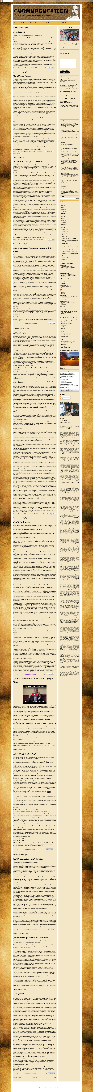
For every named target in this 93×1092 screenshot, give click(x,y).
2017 (62, 220)
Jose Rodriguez (74, 552)
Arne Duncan (75, 440)
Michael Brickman (63, 586)
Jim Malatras (65, 547)
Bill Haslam (77, 447)
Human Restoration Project (66, 334)
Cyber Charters (62, 490)
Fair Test (62, 331)
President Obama (75, 620)
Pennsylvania (75, 615)
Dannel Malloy (76, 492)
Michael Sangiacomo (63, 587)
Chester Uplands (63, 471)
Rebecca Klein (70, 627)
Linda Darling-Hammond (75, 567)
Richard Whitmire (73, 631)
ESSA (78, 516)
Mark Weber (62, 576)
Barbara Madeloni (74, 443)
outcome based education (74, 609)
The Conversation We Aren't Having (68, 123)
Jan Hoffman (71, 540)
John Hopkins (62, 550)
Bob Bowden (69, 449)
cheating (66, 470)
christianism (65, 476)
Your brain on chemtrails (66, 307)
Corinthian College (70, 487)
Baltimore (61, 443)
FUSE (76, 524)
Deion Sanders (67, 501)
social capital (62, 644)
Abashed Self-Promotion (49, 22)
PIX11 (65, 619)
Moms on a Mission (69, 592)
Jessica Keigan (62, 546)
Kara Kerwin (67, 557)
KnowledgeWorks (72, 561)
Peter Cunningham (63, 617)
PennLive (70, 615)
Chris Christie (63, 475)
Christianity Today (72, 476)
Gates (63, 525)
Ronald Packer (74, 636)
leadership (61, 565)
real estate (65, 627)
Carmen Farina (66, 458)
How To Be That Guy (22, 522)
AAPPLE (68, 426)
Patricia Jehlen (76, 612)
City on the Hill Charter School (71, 478)
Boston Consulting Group (67, 451)
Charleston (72, 466)
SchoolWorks (71, 640)
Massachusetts (76, 578)
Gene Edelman (73, 525)
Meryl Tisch (70, 585)
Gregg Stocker (70, 528)
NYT (60, 608)
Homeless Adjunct (72, 532)
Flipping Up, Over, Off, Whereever (28, 161)
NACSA (61, 594)
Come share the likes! (65, 95)
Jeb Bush (77, 542)
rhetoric (63, 631)
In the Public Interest (65, 336)
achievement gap (76, 427)
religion (72, 629)
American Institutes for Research (65, 435)
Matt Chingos (72, 579)
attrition (61, 442)
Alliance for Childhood (64, 432)
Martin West (77, 576)
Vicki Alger (61, 668)
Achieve (70, 427)
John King (73, 550)
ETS (60, 517)
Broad (67, 452)
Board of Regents (63, 449)
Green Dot (61, 528)
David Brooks (76, 494)
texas (66, 658)
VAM (67, 667)
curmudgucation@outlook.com (66, 102)
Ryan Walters (70, 637)
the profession (27, 325)
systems (73, 650)
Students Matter (76, 648)
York (78, 674)
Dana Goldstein (62, 492)
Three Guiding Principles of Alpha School (69, 151)
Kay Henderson (72, 558)
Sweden (70, 650)
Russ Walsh (64, 637)
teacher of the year (72, 653)
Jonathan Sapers (67, 552)
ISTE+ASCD (69, 539)
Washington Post (75, 671)
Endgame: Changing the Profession (28, 859)
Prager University (66, 620)
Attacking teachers (69, 441)
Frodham (69, 524)
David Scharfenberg (73, 498)
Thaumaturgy (63, 279)
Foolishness (62, 522)
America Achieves (68, 433)
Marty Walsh (62, 577)
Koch (76, 561)
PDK (62, 615)
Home (15, 22)
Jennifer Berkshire (75, 543)
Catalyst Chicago (66, 459)
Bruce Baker (62, 453)
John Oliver (62, 551)
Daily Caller (61, 491)
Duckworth (70, 506)
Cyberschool (67, 490)
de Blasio (70, 499)
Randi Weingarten (75, 624)
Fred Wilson (64, 523)
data (71, 493)
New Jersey (65, 602)
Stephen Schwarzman (63, 647)
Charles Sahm (62, 466)
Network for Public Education (67, 342)
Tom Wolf (69, 661)
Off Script (18, 993)
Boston (75, 450)
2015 (62, 224)
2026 (62, 204)
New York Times (65, 605)
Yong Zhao (75, 674)
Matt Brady (67, 579)
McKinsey (77, 580)
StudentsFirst (62, 649)
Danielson (72, 492)
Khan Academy (74, 560)
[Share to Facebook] (52, 68)
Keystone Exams (63, 560)
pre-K (70, 620)
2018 (62, 218)
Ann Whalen (74, 437)
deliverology (73, 501)
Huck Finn (65, 534)
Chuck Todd (74, 477)
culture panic (71, 489)
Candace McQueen (63, 457)
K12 (64, 557)
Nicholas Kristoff (73, 606)
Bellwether (66, 444)
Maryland (70, 578)
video (69, 668)
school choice (76, 639)
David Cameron (62, 496)
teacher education (65, 653)
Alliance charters (75, 431)
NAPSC (65, 595)
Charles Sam (67, 466)
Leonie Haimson (63, 566)
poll (78, 619)
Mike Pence (62, 589)
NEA (18, 851)
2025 (62, 205)
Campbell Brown (75, 456)
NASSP (72, 595)
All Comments (64, 398)
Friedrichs (66, 524)
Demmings (77, 501)
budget (75, 453)
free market (73, 523)
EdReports (63, 508)
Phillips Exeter (74, 618)
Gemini (67, 525)
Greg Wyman (65, 528)
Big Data (18, 153)
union (74, 663)
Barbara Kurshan (68, 443)
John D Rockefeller (76, 548)
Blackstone (61, 448)
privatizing (72, 621)
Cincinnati (77, 477)
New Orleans (76, 602)
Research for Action (75, 630)
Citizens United (62, 478)
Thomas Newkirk (69, 659)
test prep (77, 656)
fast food (69, 520)
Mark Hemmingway (73, 574)
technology (71, 654)
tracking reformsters (66, 662)
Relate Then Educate (65, 347)
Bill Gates (71, 447)
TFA (69, 658)
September (64, 257)
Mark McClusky (72, 575)
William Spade (72, 673)
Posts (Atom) (22, 1080)
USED (63, 666)
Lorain (67, 569)
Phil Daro (63, 618)
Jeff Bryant (69, 543)
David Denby (74, 496)
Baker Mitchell (76, 442)
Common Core (74, 482)
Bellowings (63, 295)
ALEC (78, 429)
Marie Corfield (62, 574)
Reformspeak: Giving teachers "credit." (30, 937)
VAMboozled (71, 667)
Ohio (68, 608)
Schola (66, 639)
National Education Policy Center (68, 341)
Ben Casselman (71, 444)
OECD (65, 608)
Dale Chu (65, 491)
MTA (69, 593)
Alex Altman (62, 431)
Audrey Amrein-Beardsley (67, 442)
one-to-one (74, 608)
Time (63, 660)
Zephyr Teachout (65, 675)
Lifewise (71, 566)
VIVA (78, 668)
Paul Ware (77, 614)
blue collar (77, 448)
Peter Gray (75, 617)
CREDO (69, 488)
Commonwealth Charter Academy (65, 483)
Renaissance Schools (66, 630)
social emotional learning (68, 644)
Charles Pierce (76, 465)
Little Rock (66, 568)
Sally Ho (75, 637)
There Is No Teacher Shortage (67, 130)
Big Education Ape (65, 301)
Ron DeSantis (64, 636)
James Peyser (66, 540)
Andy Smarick (63, 437)
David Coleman (68, 496)
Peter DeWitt (70, 617)
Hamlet (68, 529)
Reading (73, 626)
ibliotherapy (77, 534)
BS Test (71, 453)
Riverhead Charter (73, 632)
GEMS (70, 525)
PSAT (61, 622)
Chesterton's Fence (65, 173)
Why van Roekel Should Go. (24, 754)
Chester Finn (77, 470)
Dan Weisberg (76, 491)
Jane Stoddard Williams (64, 541)
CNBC (70, 479)
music (71, 593)
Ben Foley (75, 444)
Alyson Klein (62, 433)
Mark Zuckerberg (67, 576)
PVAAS (61, 623)
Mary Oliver (67, 578)
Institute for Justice (71, 538)
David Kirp (74, 497)
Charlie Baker (76, 466)
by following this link (72, 88)
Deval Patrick (64, 505)
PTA (68, 622)
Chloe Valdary (76, 472)
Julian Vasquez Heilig (73, 556)
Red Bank (67, 628)
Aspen (61, 441)
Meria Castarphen (73, 584)
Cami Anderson (67, 456)
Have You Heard (63, 530)
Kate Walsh (62, 558)
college (74, 480)
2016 (62, 222)
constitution (61, 487)
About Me (23, 22)
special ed (74, 644)
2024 (62, 207)
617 (60, 426)
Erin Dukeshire (68, 516)
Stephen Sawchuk (76, 646)
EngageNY (66, 515)
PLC (67, 619)
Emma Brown (62, 515)
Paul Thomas (66, 614)
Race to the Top (68, 623)
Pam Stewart (64, 611)
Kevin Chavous (70, 559)
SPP (66, 645)
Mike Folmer (70, 588)
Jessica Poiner (69, 546)
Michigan (75, 587)
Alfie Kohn (63, 283)
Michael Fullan (69, 586)
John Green (77, 549)
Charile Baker (65, 465)
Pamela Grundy (69, 611)
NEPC (73, 601)
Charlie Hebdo (62, 467)
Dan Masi (72, 491)
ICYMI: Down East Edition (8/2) (67, 166)
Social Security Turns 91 (66, 286)
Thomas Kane (62, 659)
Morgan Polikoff (76, 592)
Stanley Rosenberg (63, 646)
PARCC (74, 611)
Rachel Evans (75, 623)
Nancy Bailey (68, 594)
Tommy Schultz (74, 661)
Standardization (76, 645)
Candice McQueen (70, 457)
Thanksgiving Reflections (66, 312)
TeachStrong (65, 654)
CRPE (73, 488)
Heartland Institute (71, 530)
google (77, 526)
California (61, 456)
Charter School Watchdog (66, 321)
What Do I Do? (19, 333)
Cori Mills (65, 487)
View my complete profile (65, 422)
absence (72, 426)
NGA (63, 606)
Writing (61, 674)
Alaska (75, 429)
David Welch (64, 499)
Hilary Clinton (73, 531)
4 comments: (42, 513)
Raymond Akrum (67, 626)
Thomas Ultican (75, 659)
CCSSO (77, 459)
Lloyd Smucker (63, 569)
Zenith (61, 675)
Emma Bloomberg (76, 514)
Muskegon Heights (76, 593)
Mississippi (77, 591)
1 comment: (40, 67)
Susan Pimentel (65, 650)
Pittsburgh (61, 619)
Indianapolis (65, 538)
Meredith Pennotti (67, 584)
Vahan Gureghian (75, 666)
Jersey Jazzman (69, 544)
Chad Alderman (68, 464)
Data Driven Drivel (21, 76)
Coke (72, 479)
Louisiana (61, 570)
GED (65, 525)
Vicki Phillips (65, 668)
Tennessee (62, 656)
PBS (60, 615)
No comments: (40, 239)
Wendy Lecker (67, 672)
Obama (63, 608)
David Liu (77, 497)
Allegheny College (68, 431)
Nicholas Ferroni (67, 606)
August (64, 259)
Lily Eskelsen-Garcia (66, 567)
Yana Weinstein (65, 674)
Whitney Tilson (74, 672)
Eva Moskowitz (70, 517)
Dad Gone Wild (76, 490)
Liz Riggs (77, 568)
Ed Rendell (65, 507)
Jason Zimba (67, 542)
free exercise (68, 523)
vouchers (61, 669)
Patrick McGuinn (67, 613)
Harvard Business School (74, 529)
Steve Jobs (74, 647)
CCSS (30, 22)
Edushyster (72, 511)
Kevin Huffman (76, 559)
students (70, 648)
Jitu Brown (61, 548)
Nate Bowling (62, 596)
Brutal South (64, 306)
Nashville (68, 595)
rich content (67, 631)
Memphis (64, 583)
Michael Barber (76, 585)
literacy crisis (62, 568)
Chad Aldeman (63, 464)
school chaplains (70, 639)
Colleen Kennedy (69, 480)
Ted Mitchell (75, 654)
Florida (77, 521)
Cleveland (67, 479)
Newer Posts (17, 1077)
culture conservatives (64, 489)
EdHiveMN (63, 328)
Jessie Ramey (75, 546)
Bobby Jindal (66, 450)
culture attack (76, 488)
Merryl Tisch (64, 585)
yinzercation (71, 674)
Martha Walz (72, 576)
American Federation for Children (71, 434)
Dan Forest (69, 491)
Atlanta (64, 441)
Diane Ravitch (74, 505)
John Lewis (77, 550)
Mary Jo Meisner (67, 577)
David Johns (70, 497)
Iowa (65, 539)
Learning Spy (76, 565)
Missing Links (19, 32)
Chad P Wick (73, 464)
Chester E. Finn (71, 470)
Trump (61, 663)
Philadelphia (68, 618)
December (64, 229)
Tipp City (66, 660)
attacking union (76, 441)
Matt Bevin (63, 579)
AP (60, 440)
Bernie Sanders (65, 445)
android (78, 436)
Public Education (20, 325)
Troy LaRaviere (76, 662)
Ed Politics (63, 326)
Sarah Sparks (71, 638)
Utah (70, 666)
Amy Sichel (74, 435)
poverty (61, 620)
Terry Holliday (71, 656)
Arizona (66, 440)
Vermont (77, 667)
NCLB (66, 600)
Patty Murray (72, 613)
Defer (75, 500)
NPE (70, 607)
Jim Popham (73, 547)
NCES (63, 600)
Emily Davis (65, 514)
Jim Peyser (69, 547)
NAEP (64, 594)
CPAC (76, 487)
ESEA (74, 516)
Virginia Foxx (75, 668)
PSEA (63, 622)
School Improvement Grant (64, 640)
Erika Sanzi (64, 516)
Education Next (72, 508)
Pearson (66, 615)
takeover (77, 650)
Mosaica (61, 593)
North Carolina (65, 607)
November (64, 231)
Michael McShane (76, 586)
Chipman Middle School (68, 472)
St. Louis (70, 645)
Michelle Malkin (70, 587)
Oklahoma (70, 608)
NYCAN (77, 607)
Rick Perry (64, 632)
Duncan (74, 506)
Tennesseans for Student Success (72, 655)
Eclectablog (63, 325)
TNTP (70, 660)
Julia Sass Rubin (65, 556)
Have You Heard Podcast (66, 333)
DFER (69, 505)
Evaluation (76, 517)
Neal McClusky (76, 600)
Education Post (71, 509)
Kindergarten (64, 561)
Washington (69, 671)
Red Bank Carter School (73, 628)
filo (67, 521)
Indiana (61, 538)
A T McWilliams (64, 426)
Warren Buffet (64, 671)
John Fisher (73, 549)
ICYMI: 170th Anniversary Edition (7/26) (69, 137)
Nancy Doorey (73, 594)
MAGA (73, 570)
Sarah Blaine (65, 638)
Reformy (65, 629)
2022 (62, 211)
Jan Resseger (76, 540)
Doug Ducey (65, 506)
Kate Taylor (77, 557)
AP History (63, 440)
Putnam (78, 622)
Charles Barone (71, 465)
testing (62, 658)
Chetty (69, 471)
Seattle (64, 641)
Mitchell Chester (62, 592)
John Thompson (73, 551)
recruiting (63, 628)
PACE (61, 611)
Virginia (71, 668)
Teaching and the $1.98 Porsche (67, 158)
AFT (69, 429)
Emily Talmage (70, 514)
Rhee (61, 631)
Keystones (69, 560)
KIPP (68, 561)
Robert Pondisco (73, 633)
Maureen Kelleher (66, 580)
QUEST (63, 623)
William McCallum (66, 673)
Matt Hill (76, 579)
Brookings (77, 452)
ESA (72, 516)
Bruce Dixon (67, 453)
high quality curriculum (66, 531)
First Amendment (72, 521)
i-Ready (74, 534)
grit (73, 528)
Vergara (74, 667)
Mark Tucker (77, 575)
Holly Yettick (67, 532)
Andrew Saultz (73, 436)
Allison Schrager (76, 432)
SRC (68, 645)
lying (64, 570)
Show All (77, 315)
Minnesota (73, 591)
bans (64, 443)
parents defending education (67, 612)
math (60, 579)
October (64, 233)
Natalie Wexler (76, 595)
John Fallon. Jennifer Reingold (65, 549)
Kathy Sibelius (66, 558)
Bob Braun (75, 449)
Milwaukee (61, 591)
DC (67, 499)
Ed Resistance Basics (70, 507)
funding (73, 524)
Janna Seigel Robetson (72, 541)
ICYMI (63, 535)
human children (69, 534)
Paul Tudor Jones (72, 614)
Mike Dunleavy (65, 588)
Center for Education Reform (65, 460)
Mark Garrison (67, 574)
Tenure (37, 22)
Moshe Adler (65, 593)
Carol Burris (72, 458)
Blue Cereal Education (71, 448)
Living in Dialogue (64, 337)
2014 (62, 226)
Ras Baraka (62, 626)
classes (63, 479)
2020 (62, 215)
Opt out (77, 608)
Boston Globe (74, 451)
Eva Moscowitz (64, 517)
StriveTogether (65, 648)
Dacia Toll (72, 490)
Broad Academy (71, 452)
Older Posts (52, 1077)
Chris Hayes (68, 475)
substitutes (67, 649)
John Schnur (67, 551)
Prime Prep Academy (64, 621)
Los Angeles (71, 569)
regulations (69, 629)
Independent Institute (63, 537)
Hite (63, 532)
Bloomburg (65, 448)
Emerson (61, 514)
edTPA (66, 508)
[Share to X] (50, 68)
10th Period (63, 265)
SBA (63, 639)
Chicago (73, 471)
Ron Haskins (69, 636)
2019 (62, 216)
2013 (62, 227)
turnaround (65, 663)
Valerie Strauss (63, 667)
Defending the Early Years (66, 323)
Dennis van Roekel (71, 502)
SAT (75, 638)
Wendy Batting (62, 672)
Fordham (69, 522)
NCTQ (69, 600)
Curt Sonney (77, 489)
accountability (66, 427)
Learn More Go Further (69, 565)
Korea (78, 561)
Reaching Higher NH (65, 346)
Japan (78, 541)
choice (61, 473)
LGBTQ (68, 566)
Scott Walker (76, 640)
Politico (75, 619)
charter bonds (67, 467)
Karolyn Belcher (72, 557)
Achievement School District (66, 428)
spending (63, 645)
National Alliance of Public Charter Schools (71, 596)
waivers (67, 669)
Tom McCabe (65, 661)
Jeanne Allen (72, 542)
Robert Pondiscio (66, 633)
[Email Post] (45, 67)
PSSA (66, 622)
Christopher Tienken (68, 477)
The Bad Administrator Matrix (67, 144)
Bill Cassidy (66, 447)
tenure (66, 656)
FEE (65, 521)
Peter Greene (64, 420)
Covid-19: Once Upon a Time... (67, 188)
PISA (78, 618)
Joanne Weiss (66, 548)
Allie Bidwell (70, 432)
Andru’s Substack (65, 285)
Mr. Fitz (62, 339)
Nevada (76, 601)
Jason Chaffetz (62, 542)
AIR (72, 429)
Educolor (62, 329)
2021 (62, 213)
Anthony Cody (65, 438)
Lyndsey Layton (68, 570)
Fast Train (74, 520)
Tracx (72, 662)
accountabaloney (65, 273)
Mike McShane (76, 588)
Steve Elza (69, 647)
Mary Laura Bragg (74, 577)
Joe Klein (70, 548)
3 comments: (40, 151)
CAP (76, 457)
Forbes (66, 522)
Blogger (58, 1087)
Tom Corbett (74, 660)
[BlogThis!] (49, 68)
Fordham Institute (75, 522)
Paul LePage (62, 614)
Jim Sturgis (77, 547)
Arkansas (70, 440)
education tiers (68, 510)
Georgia (63, 526)
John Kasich (67, 550)
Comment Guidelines (63, 22)
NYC (75, 607)
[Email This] (48, 68)
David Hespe (65, 497)
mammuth (49, 1087)
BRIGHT (64, 452)
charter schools (69, 469)
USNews (67, 666)
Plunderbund (63, 344)
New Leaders (70, 602)
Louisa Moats (76, 569)
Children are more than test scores (69, 311)
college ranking (65, 482)
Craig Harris (66, 488)
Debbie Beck (74, 499)
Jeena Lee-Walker (63, 543)
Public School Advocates (66, 55)
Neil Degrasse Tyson (68, 601)
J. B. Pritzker (74, 539)
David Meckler (62, 498)
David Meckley (67, 498)
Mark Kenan (67, 575)
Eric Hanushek (74, 515)
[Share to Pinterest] (53, 68)
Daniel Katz (67, 492)
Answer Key (63, 289)
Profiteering (76, 621)
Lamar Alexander (63, 562)
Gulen (76, 528)
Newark (70, 605)
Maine (75, 570)
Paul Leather (77, 613)
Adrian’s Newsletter (65, 278)
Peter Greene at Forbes (66, 47)
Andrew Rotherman (66, 436)
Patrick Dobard (62, 613)
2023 (62, 209)
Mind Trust (65, 591)
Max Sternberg (72, 580)
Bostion (71, 450)
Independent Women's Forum (73, 537)
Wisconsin (77, 673)
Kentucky (65, 559)
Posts (62, 396)
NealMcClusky (62, 601)
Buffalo (78, 453)
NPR (73, 607)
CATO (71, 459)
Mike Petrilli (71, 589)
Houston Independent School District (69, 533)
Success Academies (73, 649)
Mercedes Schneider (71, 583)
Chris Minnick (74, 475)
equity (70, 515)
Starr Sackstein (69, 646)
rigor (68, 632)
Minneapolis (69, 591)
